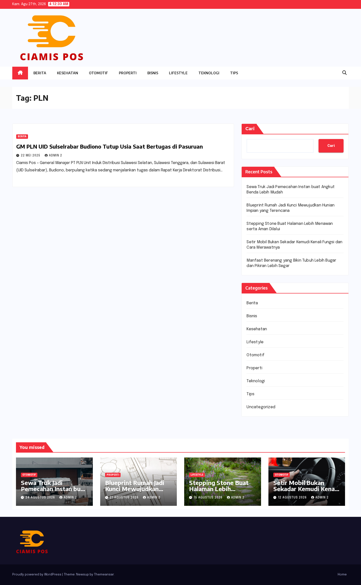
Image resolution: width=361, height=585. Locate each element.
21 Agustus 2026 (124, 497)
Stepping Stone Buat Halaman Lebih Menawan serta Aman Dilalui (219, 492)
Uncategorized (261, 407)
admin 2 (55, 155)
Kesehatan (67, 73)
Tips (234, 73)
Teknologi (208, 73)
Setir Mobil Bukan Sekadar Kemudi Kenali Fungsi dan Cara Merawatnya (305, 492)
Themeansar (104, 574)
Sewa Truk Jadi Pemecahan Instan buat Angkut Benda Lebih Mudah (53, 492)
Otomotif (98, 73)
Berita (39, 73)
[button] (344, 73)
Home (342, 574)
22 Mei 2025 (31, 155)
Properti (128, 73)
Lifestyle (178, 73)
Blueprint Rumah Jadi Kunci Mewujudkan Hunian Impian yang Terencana (134, 492)
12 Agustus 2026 (293, 497)
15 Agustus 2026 (208, 497)
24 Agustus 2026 (41, 497)
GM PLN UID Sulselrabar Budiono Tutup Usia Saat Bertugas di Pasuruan (109, 146)
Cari (250, 128)
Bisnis (152, 73)
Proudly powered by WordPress (37, 574)
